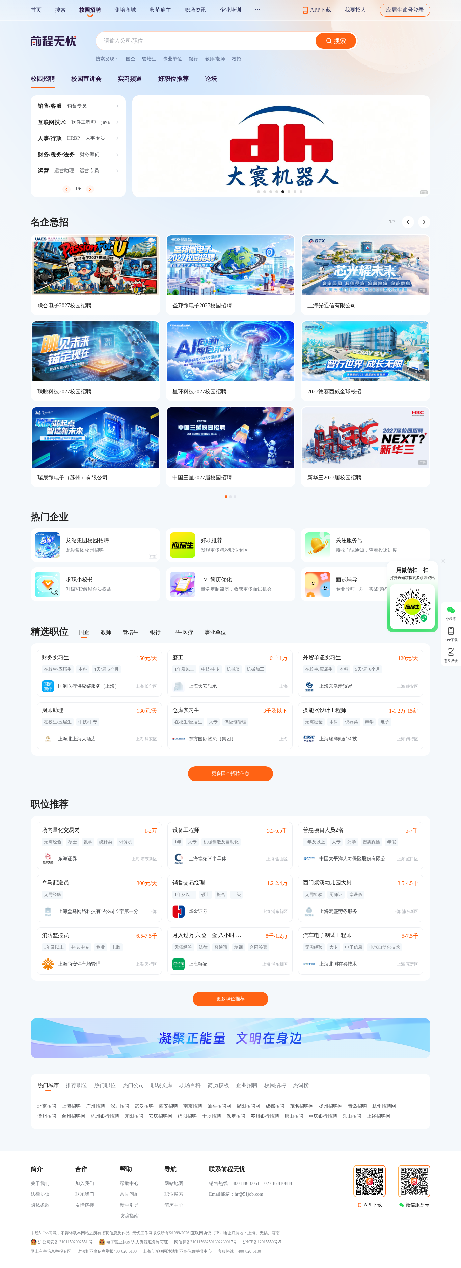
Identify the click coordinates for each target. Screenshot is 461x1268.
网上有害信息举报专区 (51, 1251)
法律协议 (40, 1194)
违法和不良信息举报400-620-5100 (107, 1251)
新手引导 (129, 1205)
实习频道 (130, 78)
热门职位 (105, 1085)
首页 (36, 10)
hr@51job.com (249, 1194)
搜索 (60, 10)
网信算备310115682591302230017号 (205, 1242)
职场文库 (161, 1085)
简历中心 (173, 1205)
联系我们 (84, 1194)
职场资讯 (195, 10)
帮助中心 (129, 1183)
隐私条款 (40, 1205)
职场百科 (190, 1085)
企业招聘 (246, 1085)
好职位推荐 (173, 78)
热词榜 (301, 1085)
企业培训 (230, 10)
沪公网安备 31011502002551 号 (65, 1242)
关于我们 (40, 1183)
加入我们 (84, 1183)
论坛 (211, 78)
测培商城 (125, 10)
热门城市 (48, 1085)
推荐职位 (76, 1085)
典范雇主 (160, 10)
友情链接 (84, 1205)
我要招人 (355, 10)
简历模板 (218, 1085)
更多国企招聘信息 (230, 773)
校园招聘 (90, 10)
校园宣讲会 (86, 78)
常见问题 (129, 1194)
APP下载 (373, 1204)
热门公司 (133, 1085)
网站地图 (173, 1183)
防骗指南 (129, 1215)
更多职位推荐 (230, 998)
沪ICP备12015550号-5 (262, 1242)
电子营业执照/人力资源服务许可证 (137, 1242)
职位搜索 (173, 1194)
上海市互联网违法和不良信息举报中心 (177, 1251)
